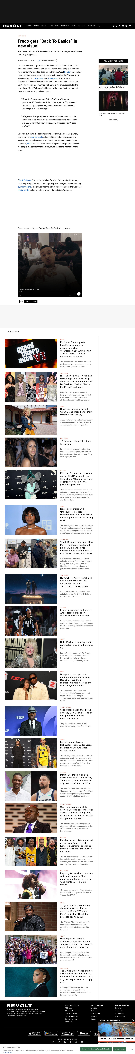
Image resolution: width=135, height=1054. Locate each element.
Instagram (113, 26)
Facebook (123, 26)
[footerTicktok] (59, 1043)
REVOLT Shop (120, 1016)
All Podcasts (69, 1011)
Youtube (130, 26)
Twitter (126, 26)
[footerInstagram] (53, 1043)
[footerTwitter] (76, 1043)
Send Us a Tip (95, 1014)
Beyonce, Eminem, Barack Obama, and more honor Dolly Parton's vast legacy (76, 412)
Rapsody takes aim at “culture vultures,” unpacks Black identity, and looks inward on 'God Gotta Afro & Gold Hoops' (76, 879)
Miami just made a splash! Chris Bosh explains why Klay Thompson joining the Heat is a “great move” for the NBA (76, 779)
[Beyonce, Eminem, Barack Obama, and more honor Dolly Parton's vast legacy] (31, 420)
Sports (63, 470)
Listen (44, 26)
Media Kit (94, 1016)
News (73, 26)
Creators (81, 26)
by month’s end (24, 187)
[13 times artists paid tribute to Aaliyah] (31, 452)
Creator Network (71, 1019)
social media (23, 190)
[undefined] (113, 75)
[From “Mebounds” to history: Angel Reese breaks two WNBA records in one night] (31, 621)
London (67, 72)
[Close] (132, 1049)
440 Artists (69, 1022)
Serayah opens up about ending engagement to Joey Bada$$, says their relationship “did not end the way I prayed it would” (76, 680)
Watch (36, 26)
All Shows (68, 1008)
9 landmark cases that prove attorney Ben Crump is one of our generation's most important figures (76, 714)
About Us (94, 1008)
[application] (116, 1032)
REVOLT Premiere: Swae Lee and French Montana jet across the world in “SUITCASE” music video (76, 582)
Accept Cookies (120, 1049)
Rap (35, 301)
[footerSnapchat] (64, 1043)
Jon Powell (24, 60)
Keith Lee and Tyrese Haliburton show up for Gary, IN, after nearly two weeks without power (76, 746)
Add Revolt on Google (48, 60)
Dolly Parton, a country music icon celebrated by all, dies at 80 (76, 645)
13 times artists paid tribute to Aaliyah (75, 442)
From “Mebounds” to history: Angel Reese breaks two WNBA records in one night (75, 612)
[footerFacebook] (70, 1043)
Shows (29, 26)
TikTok (116, 26)
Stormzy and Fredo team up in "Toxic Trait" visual (112, 114)
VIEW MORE (113, 120)
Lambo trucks (37, 137)
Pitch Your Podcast (71, 1016)
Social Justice (53, 26)
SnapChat (120, 26)
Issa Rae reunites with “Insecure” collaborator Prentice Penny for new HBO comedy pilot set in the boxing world (76, 514)
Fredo (29, 143)
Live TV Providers (71, 1014)
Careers (93, 1019)
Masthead (94, 1011)
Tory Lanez (53, 78)
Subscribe (91, 26)
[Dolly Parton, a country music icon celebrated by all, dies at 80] (31, 653)
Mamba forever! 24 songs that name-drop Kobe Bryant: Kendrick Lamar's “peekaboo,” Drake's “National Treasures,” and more (76, 846)
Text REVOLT (119, 1014)
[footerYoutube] (82, 1043)
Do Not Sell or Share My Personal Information (96, 1049)
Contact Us (119, 1011)
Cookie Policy (8, 1052)
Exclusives (65, 26)
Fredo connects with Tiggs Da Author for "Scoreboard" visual (112, 88)
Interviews (64, 539)
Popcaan (39, 78)
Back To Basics (25, 180)
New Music (22, 36)
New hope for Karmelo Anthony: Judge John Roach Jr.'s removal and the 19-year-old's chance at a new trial (76, 943)
